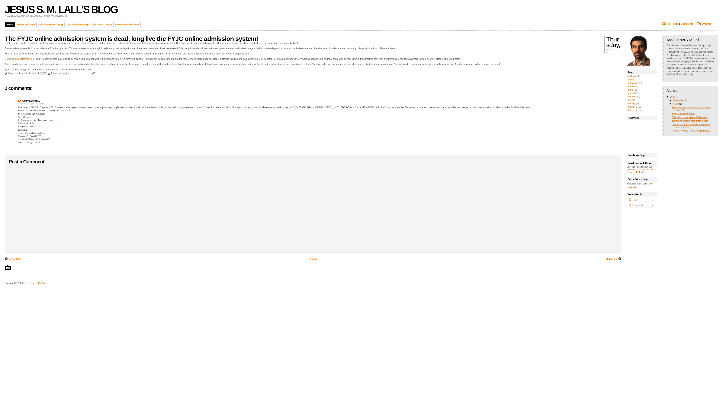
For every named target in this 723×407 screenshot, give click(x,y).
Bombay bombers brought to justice (690, 121)
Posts (634, 200)
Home (313, 258)
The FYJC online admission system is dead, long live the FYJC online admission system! (131, 38)
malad (631, 93)
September (678, 100)
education (633, 83)
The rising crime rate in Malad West (690, 117)
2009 (673, 97)
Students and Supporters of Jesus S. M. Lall (641, 171)
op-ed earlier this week (23, 59)
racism (631, 100)
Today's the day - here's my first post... (691, 130)
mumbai (632, 96)
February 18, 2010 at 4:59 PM (31, 104)
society (631, 103)
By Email (706, 23)
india (630, 90)
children (632, 76)
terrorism (632, 110)
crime (631, 79)
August (676, 104)
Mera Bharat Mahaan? (683, 113)
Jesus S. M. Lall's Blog (61, 9)
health (631, 86)
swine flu (632, 107)
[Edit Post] (92, 73)
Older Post (612, 258)
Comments (687, 23)
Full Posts (672, 23)
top (8, 267)
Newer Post (14, 258)
